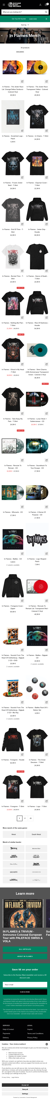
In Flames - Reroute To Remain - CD (12, 467)
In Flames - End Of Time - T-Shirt (12, 230)
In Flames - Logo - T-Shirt (37, 806)
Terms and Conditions (35, 1033)
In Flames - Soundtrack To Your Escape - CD (37, 467)
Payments (6, 1033)
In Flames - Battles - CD (13, 559)
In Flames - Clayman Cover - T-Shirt (37, 184)
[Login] (40, 5)
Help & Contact (8, 1029)
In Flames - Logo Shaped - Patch (37, 560)
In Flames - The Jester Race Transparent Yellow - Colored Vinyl (37, 89)
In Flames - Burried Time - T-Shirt (12, 277)
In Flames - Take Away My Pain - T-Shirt (13, 420)
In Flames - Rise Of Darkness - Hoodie (37, 324)
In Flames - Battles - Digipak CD (37, 656)
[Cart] (46, 5)
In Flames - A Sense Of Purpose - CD (37, 513)
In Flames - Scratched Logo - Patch (13, 137)
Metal (14, 834)
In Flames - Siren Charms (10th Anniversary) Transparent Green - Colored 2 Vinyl (37, 372)
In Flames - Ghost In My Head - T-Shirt (13, 371)
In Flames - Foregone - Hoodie (13, 760)
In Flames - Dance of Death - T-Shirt (37, 277)
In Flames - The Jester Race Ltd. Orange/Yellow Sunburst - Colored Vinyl (13, 89)
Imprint (29, 1029)
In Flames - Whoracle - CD (13, 512)
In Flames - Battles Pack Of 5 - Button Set (37, 709)
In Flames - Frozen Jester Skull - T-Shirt (12, 184)
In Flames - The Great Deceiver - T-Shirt (37, 761)
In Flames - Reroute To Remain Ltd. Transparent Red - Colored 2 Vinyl (37, 608)
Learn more (33, 19)
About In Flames (25, 956)
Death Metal (36, 834)
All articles (25, 949)
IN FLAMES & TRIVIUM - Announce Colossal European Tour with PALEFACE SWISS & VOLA (23, 936)
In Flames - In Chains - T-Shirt (37, 136)
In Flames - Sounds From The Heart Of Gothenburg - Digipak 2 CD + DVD (13, 657)
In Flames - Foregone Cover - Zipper (13, 607)
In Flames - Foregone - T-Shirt (13, 806)
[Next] (30, 818)
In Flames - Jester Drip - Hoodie (37, 230)
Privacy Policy (32, 1038)
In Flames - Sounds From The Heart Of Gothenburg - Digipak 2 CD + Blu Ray (13, 710)
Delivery (6, 1038)
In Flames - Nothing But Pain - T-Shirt (13, 324)
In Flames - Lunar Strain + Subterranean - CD (37, 420)
